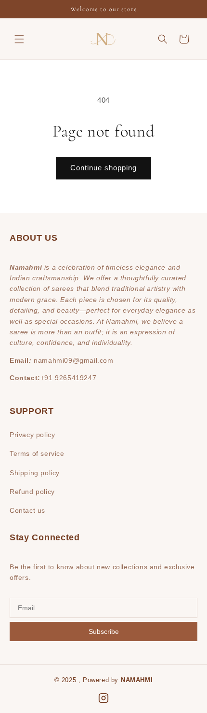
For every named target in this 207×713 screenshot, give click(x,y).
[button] (19, 39)
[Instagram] (103, 698)
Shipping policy (35, 473)
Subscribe (104, 631)
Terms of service (37, 453)
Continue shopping (103, 168)
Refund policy (32, 491)
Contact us (27, 510)
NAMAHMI (137, 680)
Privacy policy (32, 435)
